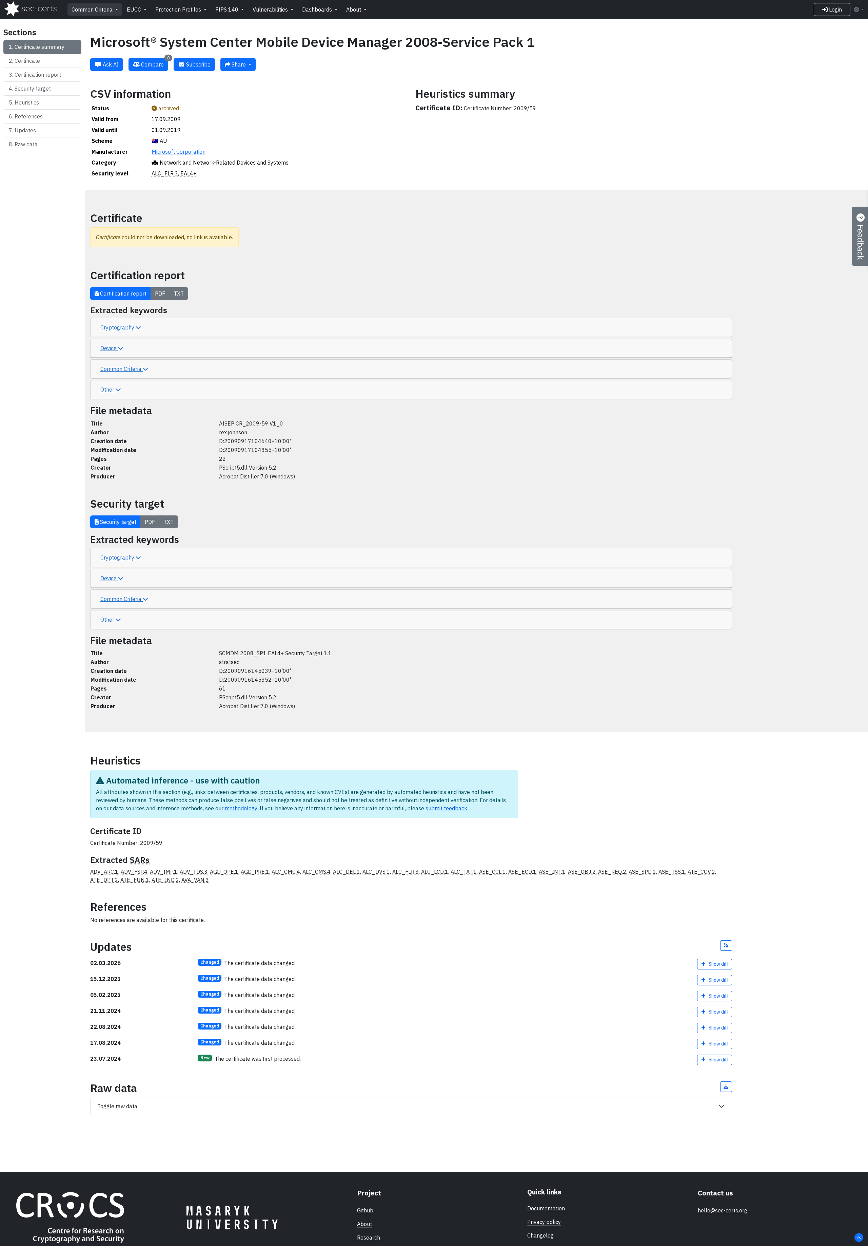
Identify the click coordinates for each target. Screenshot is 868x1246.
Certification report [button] (122, 293)
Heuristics (27, 102)
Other (108, 389)
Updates (25, 130)
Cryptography (118, 327)
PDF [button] (160, 293)
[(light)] (858, 9)
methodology (241, 808)
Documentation (546, 1208)
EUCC (134, 9)
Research (368, 1237)
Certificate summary (39, 46)
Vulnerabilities (271, 9)
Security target (33, 88)
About (354, 9)
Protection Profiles (178, 9)
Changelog (540, 1235)
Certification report (38, 74)
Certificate (27, 60)
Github (365, 1210)
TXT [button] (179, 293)
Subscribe (198, 64)
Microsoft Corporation (178, 151)
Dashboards (317, 9)
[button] (726, 945)
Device (109, 348)
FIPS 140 (227, 9)
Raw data (26, 144)
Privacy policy (544, 1222)
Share (238, 64)
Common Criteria (93, 9)
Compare (154, 63)
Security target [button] (117, 521)
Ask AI (110, 64)
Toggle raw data (117, 1106)
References (29, 116)
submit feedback (446, 808)
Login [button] (835, 9)
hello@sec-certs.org (722, 1210)
